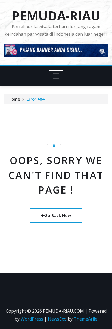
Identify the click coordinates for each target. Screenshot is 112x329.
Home (14, 99)
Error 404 (36, 99)
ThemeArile (85, 319)
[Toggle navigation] (56, 75)
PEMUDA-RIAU (56, 15)
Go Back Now (58, 215)
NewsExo (57, 319)
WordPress (32, 319)
